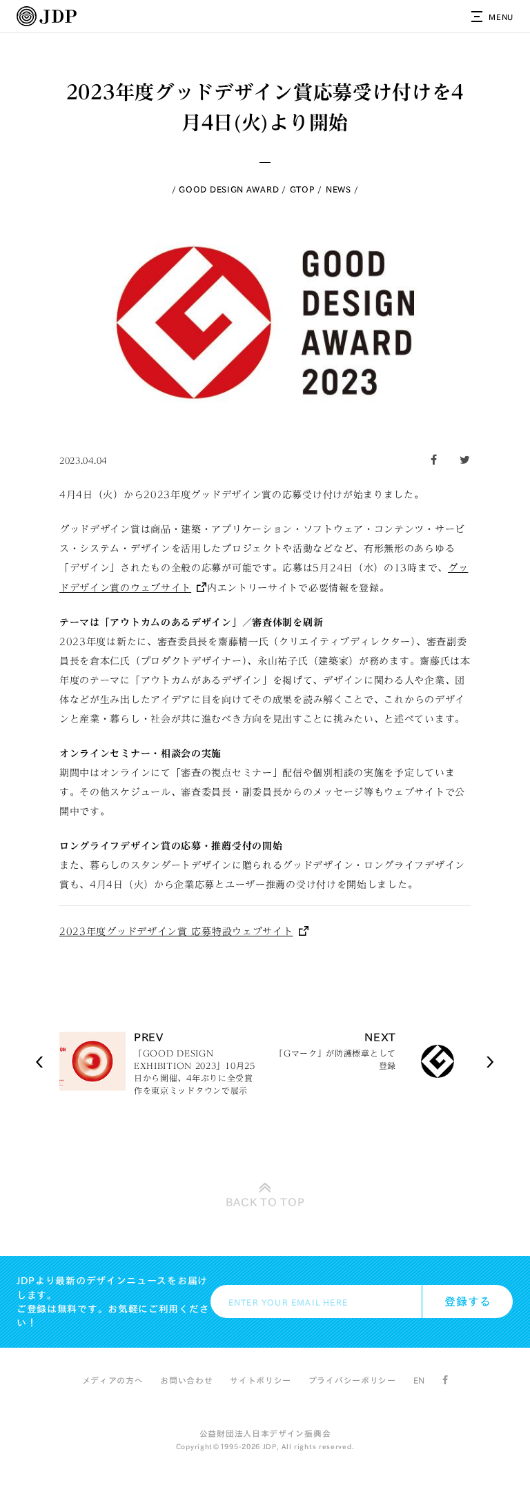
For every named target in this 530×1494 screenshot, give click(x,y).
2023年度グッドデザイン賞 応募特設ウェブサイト (176, 931)
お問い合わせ (186, 1380)
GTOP (302, 189)
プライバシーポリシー (352, 1380)
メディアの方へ (113, 1380)
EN (419, 1380)
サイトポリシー (260, 1380)
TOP (265, 1202)
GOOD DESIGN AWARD (229, 189)
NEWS (338, 189)
